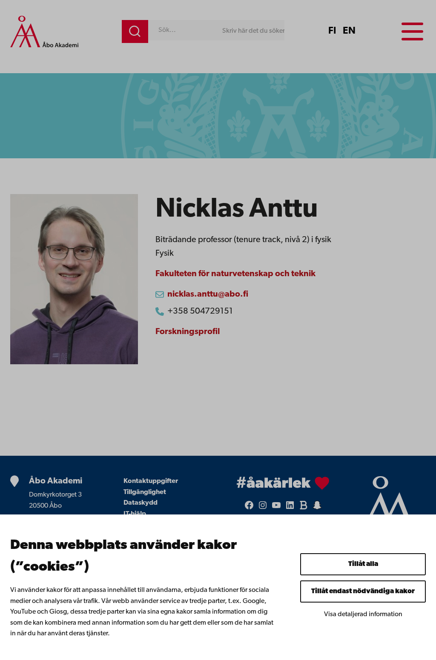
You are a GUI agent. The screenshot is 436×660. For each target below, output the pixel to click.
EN (349, 31)
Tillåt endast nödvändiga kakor (363, 591)
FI (332, 31)
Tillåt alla (363, 564)
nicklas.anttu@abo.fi (207, 294)
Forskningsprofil (187, 332)
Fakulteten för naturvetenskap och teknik (235, 274)
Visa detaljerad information (363, 614)
